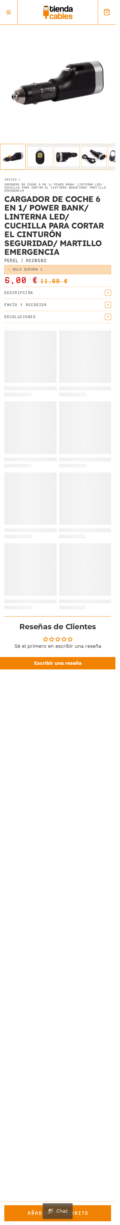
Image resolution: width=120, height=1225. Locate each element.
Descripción (18, 293)
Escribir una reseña (58, 663)
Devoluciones (20, 317)
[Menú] (9, 12)
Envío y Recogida (25, 305)
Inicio (10, 179)
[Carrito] (106, 12)
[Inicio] (57, 12)
